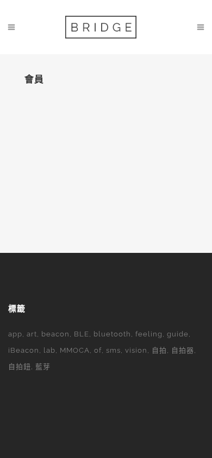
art (32, 334)
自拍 (159, 350)
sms (113, 350)
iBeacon (23, 350)
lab (49, 350)
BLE (81, 334)
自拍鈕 (19, 366)
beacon (55, 334)
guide (178, 334)
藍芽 (43, 366)
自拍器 (182, 350)
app (15, 334)
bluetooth (112, 334)
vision (136, 350)
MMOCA (75, 350)
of (98, 350)
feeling (149, 334)
